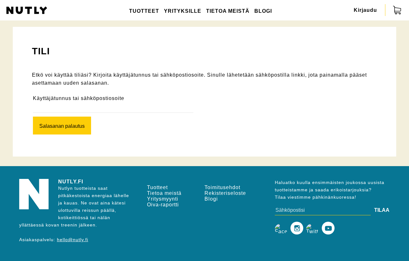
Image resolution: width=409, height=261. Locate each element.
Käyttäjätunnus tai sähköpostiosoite (78, 98)
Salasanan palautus (62, 126)
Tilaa (381, 210)
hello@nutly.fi (72, 239)
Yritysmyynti (162, 199)
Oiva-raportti (163, 204)
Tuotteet (144, 11)
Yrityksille (182, 11)
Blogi (263, 11)
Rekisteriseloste (225, 193)
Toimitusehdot (222, 187)
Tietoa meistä (228, 11)
